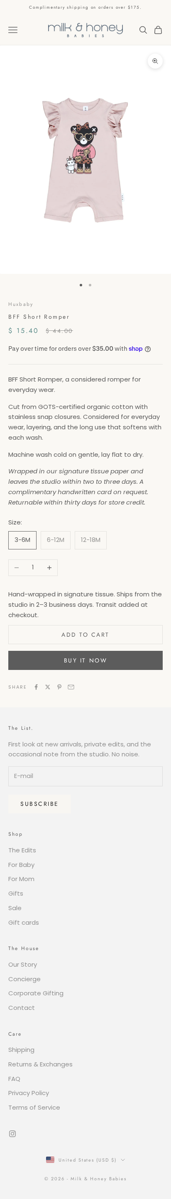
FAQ (14, 1078)
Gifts (15, 893)
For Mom (21, 878)
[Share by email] (71, 687)
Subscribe (39, 804)
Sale (15, 908)
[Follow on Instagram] (12, 1134)
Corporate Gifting (36, 993)
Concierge (24, 979)
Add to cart (85, 634)
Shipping (21, 1049)
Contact (21, 1007)
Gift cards (23, 922)
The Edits (22, 850)
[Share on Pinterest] (59, 687)
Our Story (22, 964)
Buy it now (85, 660)
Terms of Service (34, 1107)
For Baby (21, 864)
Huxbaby (20, 304)
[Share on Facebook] (36, 687)
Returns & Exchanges (40, 1064)
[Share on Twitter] (47, 687)
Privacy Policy (28, 1092)
